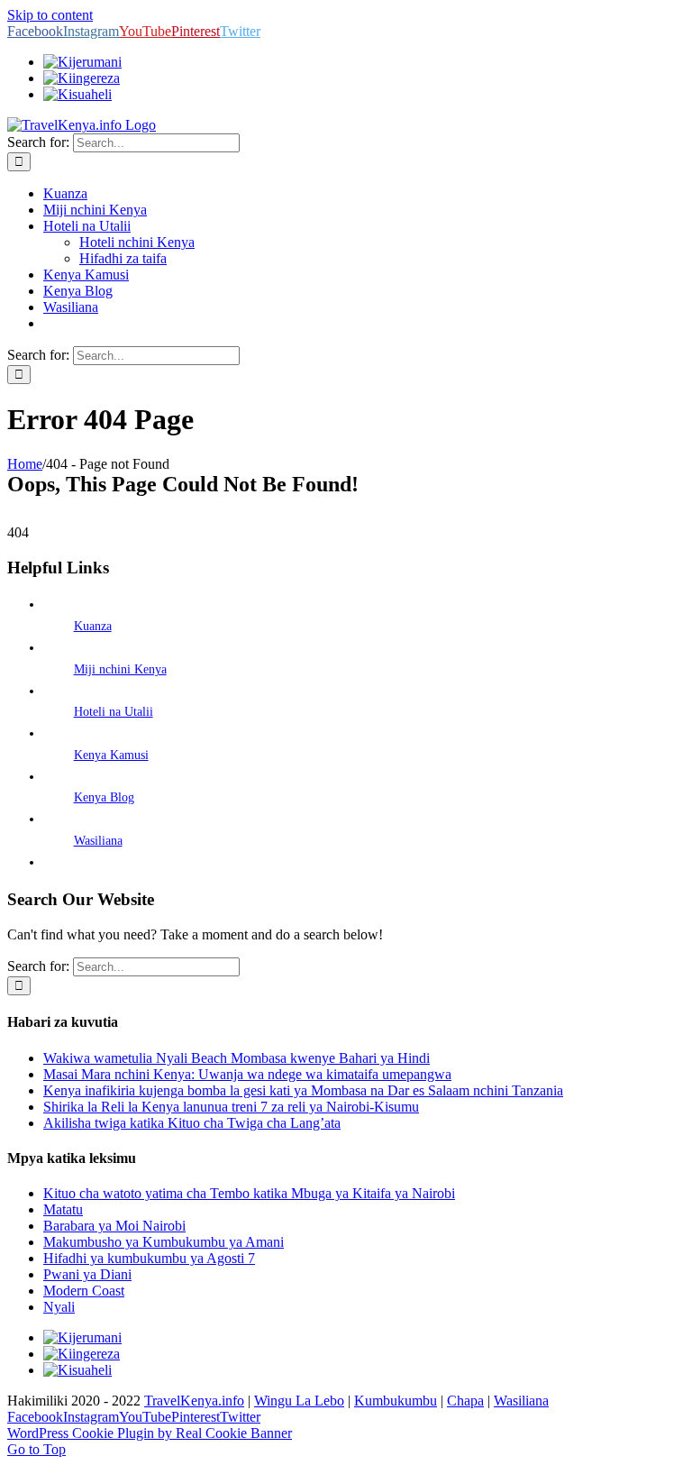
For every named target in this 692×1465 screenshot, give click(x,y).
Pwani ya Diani (87, 1274)
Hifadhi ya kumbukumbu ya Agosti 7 (149, 1258)
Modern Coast (83, 1290)
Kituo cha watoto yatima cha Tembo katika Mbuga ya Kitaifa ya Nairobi (249, 1193)
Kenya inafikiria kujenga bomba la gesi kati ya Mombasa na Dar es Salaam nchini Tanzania (303, 1090)
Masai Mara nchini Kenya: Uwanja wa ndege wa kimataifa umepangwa (247, 1074)
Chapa (465, 1400)
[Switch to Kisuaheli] (77, 1370)
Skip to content (50, 15)
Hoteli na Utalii (113, 712)
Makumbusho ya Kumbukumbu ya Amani (163, 1242)
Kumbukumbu (395, 1400)
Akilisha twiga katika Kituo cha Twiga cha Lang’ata (192, 1123)
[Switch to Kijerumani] (82, 61)
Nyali (59, 1306)
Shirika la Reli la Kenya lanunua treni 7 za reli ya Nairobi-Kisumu (231, 1106)
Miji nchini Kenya (120, 669)
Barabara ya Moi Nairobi (114, 1225)
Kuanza (93, 626)
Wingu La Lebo (299, 1400)
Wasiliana (98, 840)
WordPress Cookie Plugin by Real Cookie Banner (149, 1433)
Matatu (63, 1209)
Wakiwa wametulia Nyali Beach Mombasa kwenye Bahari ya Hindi (236, 1058)
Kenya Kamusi (111, 755)
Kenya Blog (104, 797)
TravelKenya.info (194, 1400)
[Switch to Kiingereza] (81, 78)
